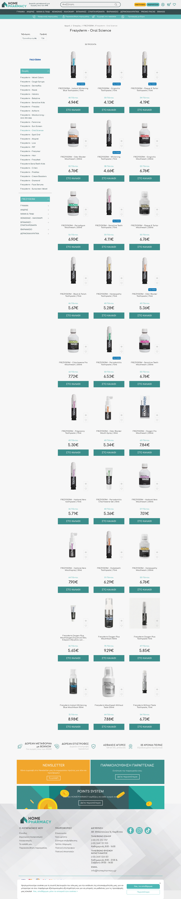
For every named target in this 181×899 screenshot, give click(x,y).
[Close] (160, 883)
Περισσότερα (143, 892)
